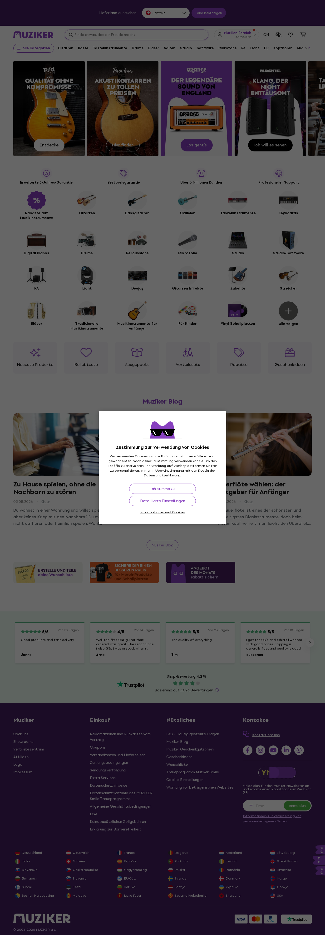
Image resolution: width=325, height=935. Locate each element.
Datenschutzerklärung (162, 475)
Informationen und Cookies (162, 512)
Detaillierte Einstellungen (162, 501)
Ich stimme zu (163, 489)
